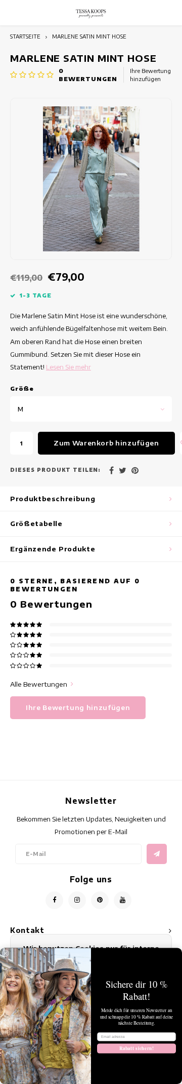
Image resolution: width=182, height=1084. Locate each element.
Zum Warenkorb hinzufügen (106, 443)
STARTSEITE (25, 36)
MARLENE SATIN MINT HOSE (89, 36)
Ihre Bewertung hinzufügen (150, 74)
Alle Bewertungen (38, 684)
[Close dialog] (5, 953)
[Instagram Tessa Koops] (77, 900)
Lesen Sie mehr (68, 367)
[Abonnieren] (157, 854)
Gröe (22, 388)
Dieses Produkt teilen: (55, 470)
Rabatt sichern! (136, 1048)
